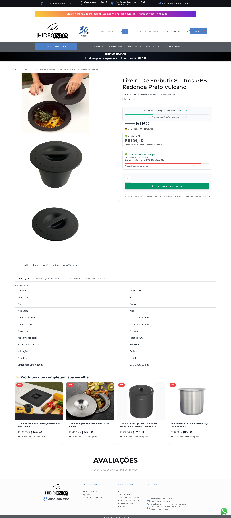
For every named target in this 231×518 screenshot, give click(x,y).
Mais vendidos (204, 194)
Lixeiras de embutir (38, 69)
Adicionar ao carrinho (167, 183)
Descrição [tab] (23, 278)
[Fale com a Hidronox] (224, 511)
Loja (138, 31)
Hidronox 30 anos (165, 194)
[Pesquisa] (125, 31)
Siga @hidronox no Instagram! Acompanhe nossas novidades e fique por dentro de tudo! (117, 13)
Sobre (165, 31)
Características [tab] (95, 278)
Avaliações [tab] (73, 278)
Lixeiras (25, 69)
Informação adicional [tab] (48, 278)
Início (17, 69)
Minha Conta (151, 31)
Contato (177, 31)
